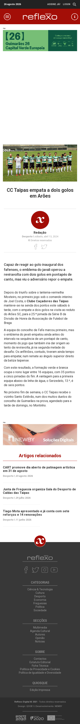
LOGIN (66, 4)
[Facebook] (36, 246)
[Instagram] (44, 569)
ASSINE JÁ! (53, 4)
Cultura (40, 592)
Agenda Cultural (40, 631)
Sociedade (40, 610)
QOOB (29, 706)
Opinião (40, 638)
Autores (40, 634)
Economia (40, 599)
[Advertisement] (40, 97)
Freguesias (40, 603)
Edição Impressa (40, 689)
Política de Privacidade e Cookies (40, 669)
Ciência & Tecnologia (40, 589)
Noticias (40, 641)
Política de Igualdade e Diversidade (40, 672)
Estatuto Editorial (40, 662)
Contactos (40, 658)
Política (40, 606)
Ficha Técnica (40, 665)
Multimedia (40, 627)
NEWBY (58, 706)
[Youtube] (54, 569)
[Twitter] (44, 246)
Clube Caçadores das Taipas (48, 301)
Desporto (40, 596)
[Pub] (40, 434)
